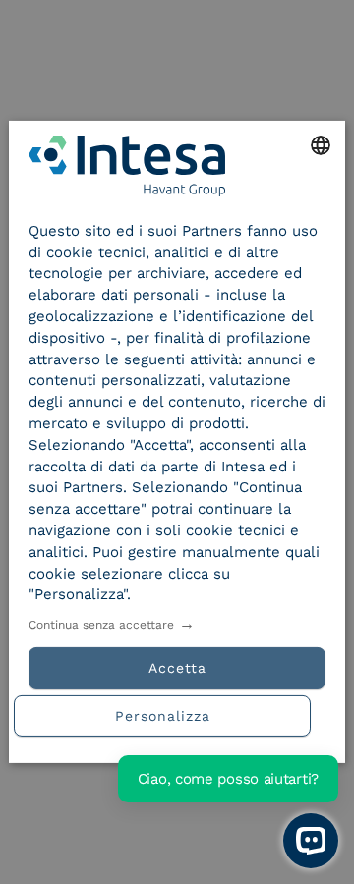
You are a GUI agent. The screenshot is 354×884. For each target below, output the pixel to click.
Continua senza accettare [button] (101, 625)
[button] (177, 714)
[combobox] (320, 145)
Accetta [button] (177, 668)
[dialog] (177, 442)
